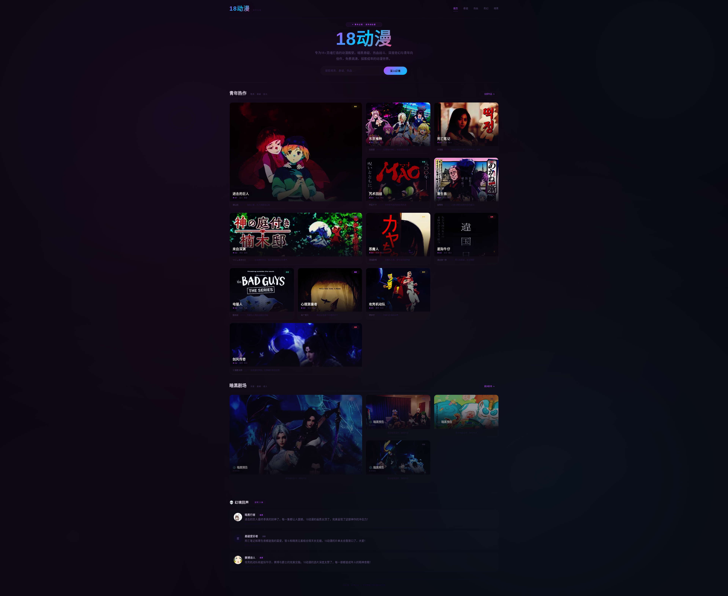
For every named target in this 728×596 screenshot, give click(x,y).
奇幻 (486, 8)
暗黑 (496, 8)
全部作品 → (489, 94)
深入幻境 (395, 70)
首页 (455, 8)
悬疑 (465, 8)
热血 (476, 8)
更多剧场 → (489, 386)
